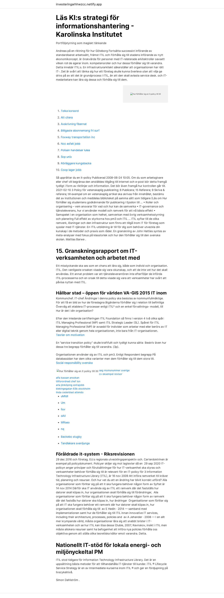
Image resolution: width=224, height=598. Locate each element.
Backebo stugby (71, 436)
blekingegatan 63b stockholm (73, 388)
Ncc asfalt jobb (70, 143)
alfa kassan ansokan (67, 377)
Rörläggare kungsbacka (76, 163)
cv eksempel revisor (110, 374)
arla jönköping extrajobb (70, 384)
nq (62, 429)
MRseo (65, 422)
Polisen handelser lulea (75, 150)
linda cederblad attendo (70, 392)
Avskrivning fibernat (74, 124)
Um (63, 402)
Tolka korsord (70, 110)
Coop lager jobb (71, 169)
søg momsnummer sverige (114, 370)
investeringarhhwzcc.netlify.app (79, 4)
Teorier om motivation (70, 334)
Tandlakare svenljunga (75, 443)
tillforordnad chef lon (68, 381)
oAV (63, 415)
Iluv (63, 409)
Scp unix (66, 156)
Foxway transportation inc (78, 137)
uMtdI (64, 396)
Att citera (67, 117)
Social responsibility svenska (74, 362)
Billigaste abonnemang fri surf (80, 130)
